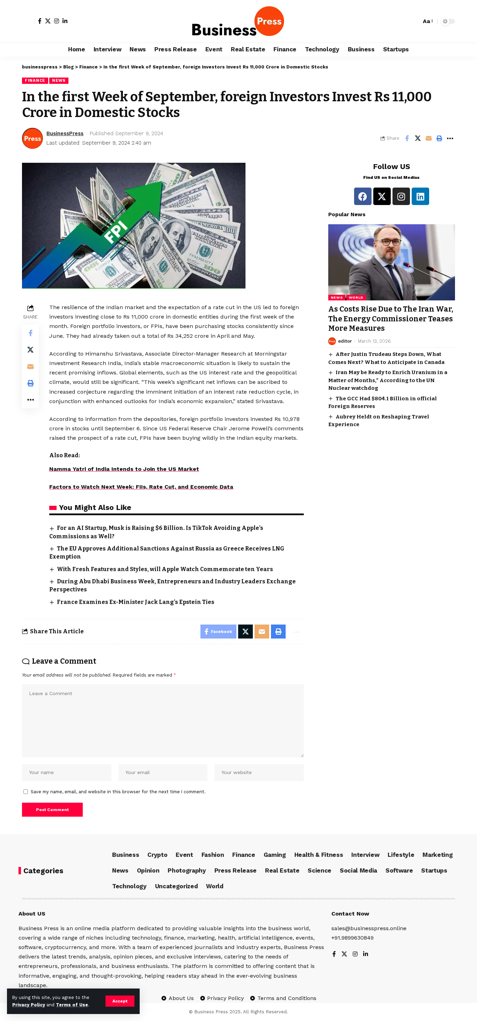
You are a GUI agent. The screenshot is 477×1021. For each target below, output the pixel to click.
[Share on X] (418, 138)
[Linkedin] (420, 196)
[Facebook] (39, 21)
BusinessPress (64, 133)
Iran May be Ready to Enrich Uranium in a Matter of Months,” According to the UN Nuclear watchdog (387, 380)
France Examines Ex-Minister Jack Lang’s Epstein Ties (135, 602)
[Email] (428, 138)
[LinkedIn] (65, 21)
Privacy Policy (28, 1004)
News (59, 80)
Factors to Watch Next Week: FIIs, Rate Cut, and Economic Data (141, 486)
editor (345, 341)
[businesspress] (238, 21)
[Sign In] (28, 21)
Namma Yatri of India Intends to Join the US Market (124, 469)
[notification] (414, 21)
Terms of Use (72, 1004)
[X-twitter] (382, 196)
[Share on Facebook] (407, 138)
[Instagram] (56, 21)
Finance (35, 80)
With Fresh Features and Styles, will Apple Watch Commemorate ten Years (165, 569)
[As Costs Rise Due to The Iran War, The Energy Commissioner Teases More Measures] (391, 262)
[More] (450, 138)
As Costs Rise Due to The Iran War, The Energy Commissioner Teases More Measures (390, 319)
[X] (47, 21)
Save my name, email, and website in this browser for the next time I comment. (118, 791)
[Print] (439, 138)
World (356, 297)
